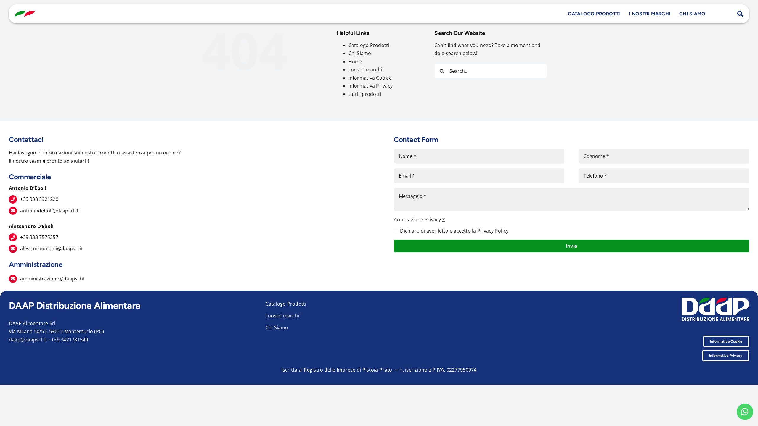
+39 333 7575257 (39, 237)
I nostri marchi (365, 69)
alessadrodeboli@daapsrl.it (51, 248)
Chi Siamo (360, 53)
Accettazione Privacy (419, 219)
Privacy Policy (492, 230)
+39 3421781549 (69, 339)
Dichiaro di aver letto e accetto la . (455, 230)
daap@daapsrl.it (27, 339)
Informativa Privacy (371, 86)
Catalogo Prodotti (369, 45)
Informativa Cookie (370, 78)
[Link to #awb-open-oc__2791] (740, 14)
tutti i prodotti (365, 94)
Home (355, 61)
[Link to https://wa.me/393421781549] (745, 412)
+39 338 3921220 (39, 199)
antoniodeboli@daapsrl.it (49, 210)
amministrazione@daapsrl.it (52, 278)
